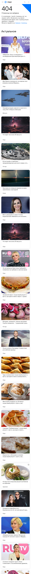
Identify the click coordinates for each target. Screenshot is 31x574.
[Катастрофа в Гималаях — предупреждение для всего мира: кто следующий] (15, 155)
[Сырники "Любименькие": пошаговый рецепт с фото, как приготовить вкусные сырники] (15, 422)
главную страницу (21, 23)
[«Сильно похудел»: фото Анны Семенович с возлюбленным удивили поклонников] (15, 556)
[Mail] (6, 2)
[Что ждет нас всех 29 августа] (15, 235)
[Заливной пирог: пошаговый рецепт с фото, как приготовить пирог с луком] (15, 289)
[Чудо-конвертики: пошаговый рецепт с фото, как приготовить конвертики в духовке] (15, 369)
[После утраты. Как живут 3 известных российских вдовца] (15, 342)
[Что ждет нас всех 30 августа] (15, 129)
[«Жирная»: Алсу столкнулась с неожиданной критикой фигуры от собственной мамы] (15, 48)
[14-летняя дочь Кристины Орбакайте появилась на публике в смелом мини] (15, 262)
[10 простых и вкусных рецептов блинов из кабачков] (15, 476)
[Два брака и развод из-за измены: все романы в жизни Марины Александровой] (15, 75)
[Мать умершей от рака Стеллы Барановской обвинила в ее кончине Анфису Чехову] (15, 209)
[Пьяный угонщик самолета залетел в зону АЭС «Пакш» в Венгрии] (15, 102)
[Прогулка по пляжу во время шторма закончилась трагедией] (15, 182)
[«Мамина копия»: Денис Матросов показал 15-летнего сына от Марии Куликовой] (15, 529)
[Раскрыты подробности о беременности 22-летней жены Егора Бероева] (15, 502)
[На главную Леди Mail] (9, 2)
